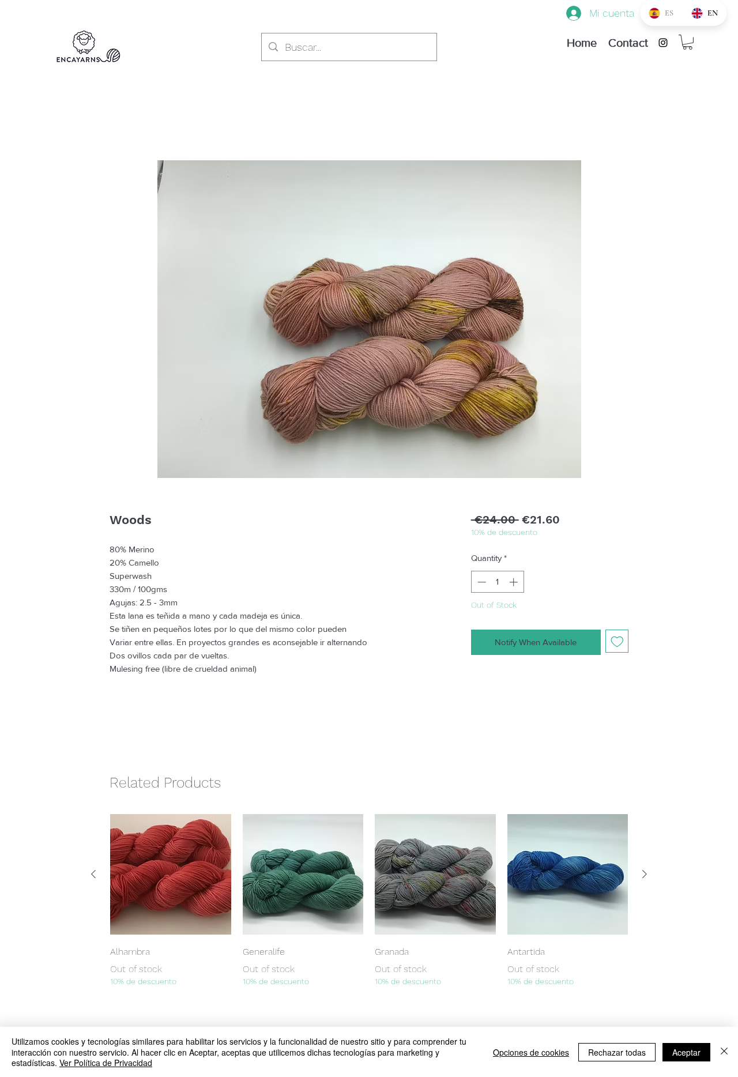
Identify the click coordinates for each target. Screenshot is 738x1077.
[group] (369, 901)
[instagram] (663, 42)
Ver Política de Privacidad (105, 1062)
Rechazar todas (617, 1052)
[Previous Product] (93, 874)
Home (122, 117)
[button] (687, 42)
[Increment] (514, 582)
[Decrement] (480, 582)
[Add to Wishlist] (617, 641)
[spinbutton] (497, 582)
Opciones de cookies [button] (531, 1052)
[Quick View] (170, 874)
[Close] (724, 1052)
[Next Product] (645, 874)
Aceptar (686, 1052)
